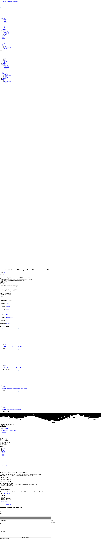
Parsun (5, 24)
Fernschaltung (8, 311)
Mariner (5, 56)
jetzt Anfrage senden (25, 537)
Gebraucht (8, 306)
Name (1, 513)
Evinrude (5, 19)
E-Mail (1, 515)
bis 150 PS (8, 323)
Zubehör (5, 34)
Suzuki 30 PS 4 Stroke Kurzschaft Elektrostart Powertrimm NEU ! (12, 346)
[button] (50, 50)
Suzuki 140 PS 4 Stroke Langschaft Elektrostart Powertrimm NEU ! (12, 367)
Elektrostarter (8, 314)
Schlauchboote (6, 33)
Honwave (5, 42)
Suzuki (5, 26)
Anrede (1, 511)
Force (5, 20)
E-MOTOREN (4, 29)
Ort (1, 523)
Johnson (5, 22)
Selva (5, 25)
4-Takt (7, 320)
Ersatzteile (4, 44)
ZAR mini (6, 40)
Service (3, 45)
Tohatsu (5, 27)
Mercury (3, 36)
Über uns (5, 46)
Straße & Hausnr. (3, 520)
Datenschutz (24, 535)
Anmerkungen (2, 531)
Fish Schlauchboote (7, 41)
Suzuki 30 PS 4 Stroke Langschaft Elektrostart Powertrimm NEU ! (12, 409)
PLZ (52, 520)
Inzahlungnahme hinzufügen (4, 538)
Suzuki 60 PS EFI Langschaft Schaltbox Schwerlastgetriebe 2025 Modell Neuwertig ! (14, 388)
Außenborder (6, 32)
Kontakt (5, 48)
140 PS (7, 309)
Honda (5, 21)
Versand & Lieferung (7, 47)
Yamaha (5, 28)
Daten (1, 509)
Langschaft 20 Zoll (9, 317)
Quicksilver (6, 43)
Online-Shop (6, 31)
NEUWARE (4, 30)
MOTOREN (4, 18)
